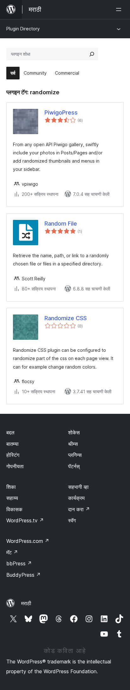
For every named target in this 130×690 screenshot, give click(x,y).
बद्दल (10, 432)
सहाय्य (12, 498)
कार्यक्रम (76, 498)
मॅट (12, 552)
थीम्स (73, 444)
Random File (60, 223)
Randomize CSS (65, 318)
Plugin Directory (23, 28)
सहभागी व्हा (78, 487)
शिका (11, 487)
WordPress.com (27, 541)
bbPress (19, 563)
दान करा (79, 509)
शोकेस (74, 432)
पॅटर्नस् (74, 466)
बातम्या (12, 444)
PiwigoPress (61, 112)
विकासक (14, 509)
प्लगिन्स (75, 455)
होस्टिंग (12, 455)
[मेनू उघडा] (120, 9)
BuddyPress (23, 575)
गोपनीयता (15, 466)
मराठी (26, 603)
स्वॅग (72, 520)
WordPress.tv (25, 520)
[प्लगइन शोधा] (92, 54)
